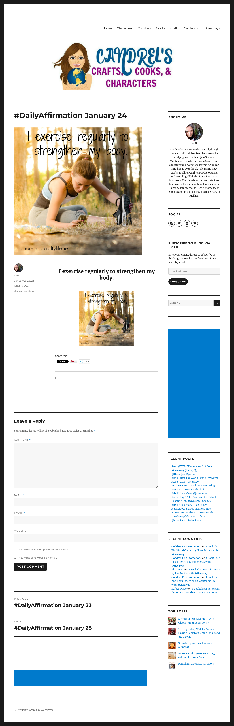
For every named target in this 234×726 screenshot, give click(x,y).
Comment (22, 439)
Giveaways (212, 28)
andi (17, 275)
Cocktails (144, 28)
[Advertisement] (81, 678)
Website (20, 530)
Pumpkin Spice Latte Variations (196, 663)
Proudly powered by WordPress (35, 710)
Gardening (191, 28)
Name (19, 495)
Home (107, 28)
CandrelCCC (21, 285)
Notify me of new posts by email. (37, 557)
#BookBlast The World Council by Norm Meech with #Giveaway (195, 550)
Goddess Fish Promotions (186, 546)
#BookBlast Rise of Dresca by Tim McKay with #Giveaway (195, 562)
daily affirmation (24, 290)
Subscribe (178, 281)
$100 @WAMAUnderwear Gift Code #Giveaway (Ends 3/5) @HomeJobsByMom (191, 470)
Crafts (174, 28)
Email (19, 512)
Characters (125, 28)
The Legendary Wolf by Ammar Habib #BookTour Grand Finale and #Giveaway (199, 633)
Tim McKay (178, 569)
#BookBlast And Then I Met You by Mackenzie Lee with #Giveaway (195, 581)
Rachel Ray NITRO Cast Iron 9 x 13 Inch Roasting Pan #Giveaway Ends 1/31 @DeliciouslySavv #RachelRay (194, 501)
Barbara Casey (179, 588)
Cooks (160, 28)
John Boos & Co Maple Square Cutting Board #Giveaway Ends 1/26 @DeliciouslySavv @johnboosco (193, 489)
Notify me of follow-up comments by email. (44, 549)
